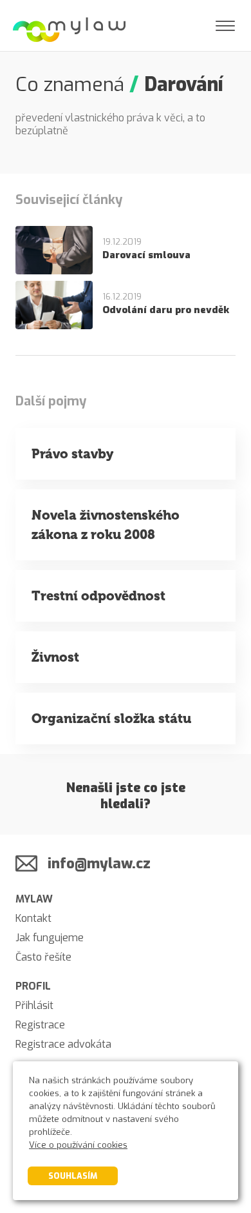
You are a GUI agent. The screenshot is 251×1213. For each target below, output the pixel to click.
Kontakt (33, 918)
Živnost (55, 657)
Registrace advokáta (63, 1044)
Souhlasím (72, 1175)
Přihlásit (34, 1005)
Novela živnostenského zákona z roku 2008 (106, 524)
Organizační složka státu (111, 718)
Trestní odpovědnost (98, 596)
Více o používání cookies (78, 1144)
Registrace (40, 1025)
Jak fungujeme (49, 937)
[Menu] (225, 26)
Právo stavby (72, 454)
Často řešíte (43, 957)
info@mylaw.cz (99, 863)
